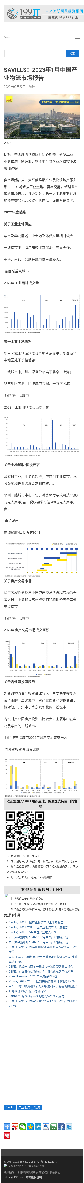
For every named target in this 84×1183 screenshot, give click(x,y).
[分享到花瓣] (7, 1135)
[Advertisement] (42, 1055)
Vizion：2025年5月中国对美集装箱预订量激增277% (42, 981)
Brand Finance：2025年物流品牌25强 (33, 976)
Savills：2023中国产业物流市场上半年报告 (36, 922)
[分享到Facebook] (61, 1126)
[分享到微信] (22, 1126)
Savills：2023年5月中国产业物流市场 (32, 932)
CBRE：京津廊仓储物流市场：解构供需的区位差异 (41, 971)
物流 (32, 86)
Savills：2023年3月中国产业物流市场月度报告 (38, 927)
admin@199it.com (15, 1177)
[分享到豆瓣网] (53, 1126)
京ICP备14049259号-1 (46, 1161)
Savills (10, 1107)
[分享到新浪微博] (15, 1126)
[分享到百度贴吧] (46, 1126)
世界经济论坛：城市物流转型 (27, 991)
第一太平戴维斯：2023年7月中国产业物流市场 (38, 937)
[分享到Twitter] (69, 1126)
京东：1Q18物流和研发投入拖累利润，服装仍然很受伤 (43, 986)
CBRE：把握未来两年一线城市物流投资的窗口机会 (41, 966)
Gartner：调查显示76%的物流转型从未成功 (36, 996)
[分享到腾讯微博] (38, 1126)
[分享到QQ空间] (30, 1126)
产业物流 (24, 1107)
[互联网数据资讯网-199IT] (42, 13)
